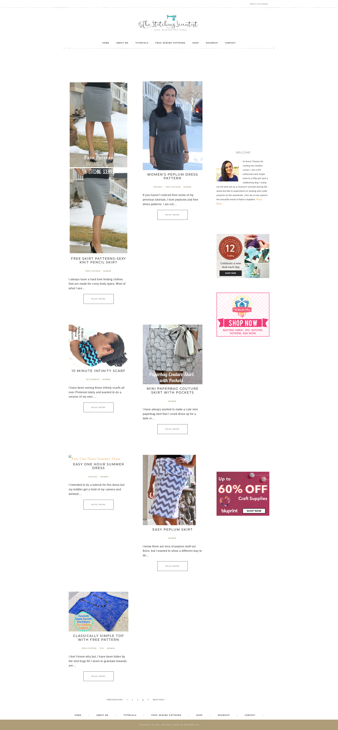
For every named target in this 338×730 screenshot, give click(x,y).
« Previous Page (114, 700)
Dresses (157, 187)
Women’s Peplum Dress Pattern (172, 176)
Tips (102, 648)
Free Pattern (92, 271)
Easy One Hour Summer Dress (98, 466)
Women (107, 271)
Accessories (93, 379)
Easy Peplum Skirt (172, 530)
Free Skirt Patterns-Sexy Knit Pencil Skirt (98, 260)
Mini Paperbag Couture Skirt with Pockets (173, 390)
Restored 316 (191, 725)
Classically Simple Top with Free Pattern (98, 638)
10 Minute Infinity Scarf (98, 371)
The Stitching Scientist (169, 23)
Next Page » (159, 700)
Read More (98, 299)
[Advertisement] (169, 62)
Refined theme (170, 725)
